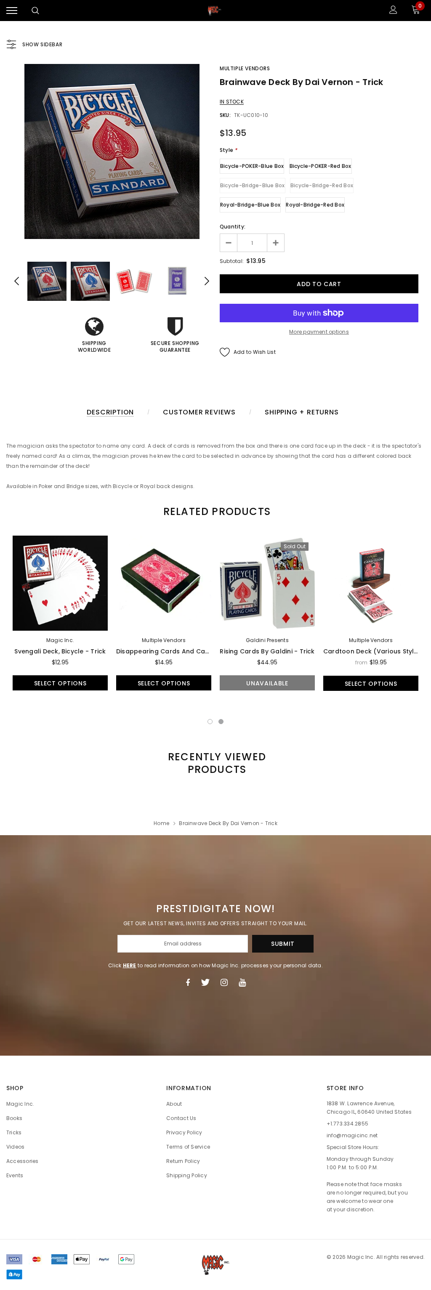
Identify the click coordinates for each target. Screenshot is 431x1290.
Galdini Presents (267, 640)
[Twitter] (205, 982)
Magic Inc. (60, 640)
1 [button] (210, 721)
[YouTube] (242, 982)
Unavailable (267, 683)
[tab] (215, 511)
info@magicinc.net (352, 1135)
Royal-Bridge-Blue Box (250, 204)
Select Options (60, 683)
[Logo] (215, 10)
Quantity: (232, 226)
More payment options (319, 331)
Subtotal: (232, 261)
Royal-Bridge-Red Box (315, 204)
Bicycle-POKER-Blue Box (252, 166)
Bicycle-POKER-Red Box (320, 166)
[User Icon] (393, 11)
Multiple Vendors (245, 68)
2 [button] (220, 721)
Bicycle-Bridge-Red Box (321, 185)
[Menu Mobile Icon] (11, 10)
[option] (112, 151)
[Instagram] (224, 982)
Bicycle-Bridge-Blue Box (252, 185)
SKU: (225, 115)
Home (161, 823)
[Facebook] (188, 982)
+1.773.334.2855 (348, 1123)
